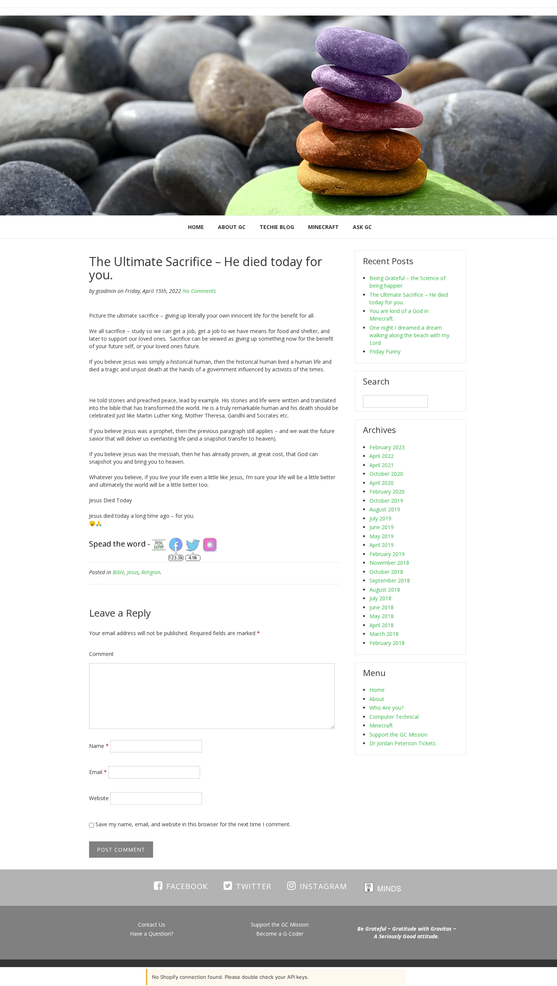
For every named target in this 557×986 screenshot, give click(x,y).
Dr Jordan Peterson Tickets (402, 743)
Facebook (187, 886)
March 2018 (384, 633)
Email (98, 772)
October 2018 (386, 571)
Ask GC (362, 227)
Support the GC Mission (398, 734)
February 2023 (387, 447)
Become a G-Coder (280, 933)
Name (99, 745)
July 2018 (380, 598)
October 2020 (386, 473)
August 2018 (384, 589)
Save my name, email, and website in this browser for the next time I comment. (193, 824)
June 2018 (381, 607)
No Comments (199, 290)
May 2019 (381, 536)
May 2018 (381, 616)
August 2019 (384, 509)
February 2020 (387, 491)
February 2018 (387, 642)
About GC (232, 227)
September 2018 (389, 580)
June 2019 (381, 527)
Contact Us (151, 924)
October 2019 (386, 500)
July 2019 (380, 518)
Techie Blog (277, 227)
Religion (150, 572)
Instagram (323, 886)
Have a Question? (151, 933)
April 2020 (381, 482)
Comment (101, 653)
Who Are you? (386, 707)
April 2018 (381, 625)
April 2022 (381, 456)
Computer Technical (394, 716)
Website (99, 798)
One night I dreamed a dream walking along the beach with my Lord (409, 335)
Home (196, 227)
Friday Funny (385, 351)
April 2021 (381, 465)
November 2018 (389, 562)
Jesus (133, 572)
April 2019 (381, 544)
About (376, 699)
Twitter (253, 886)
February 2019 (387, 554)
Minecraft (323, 227)
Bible (118, 572)
